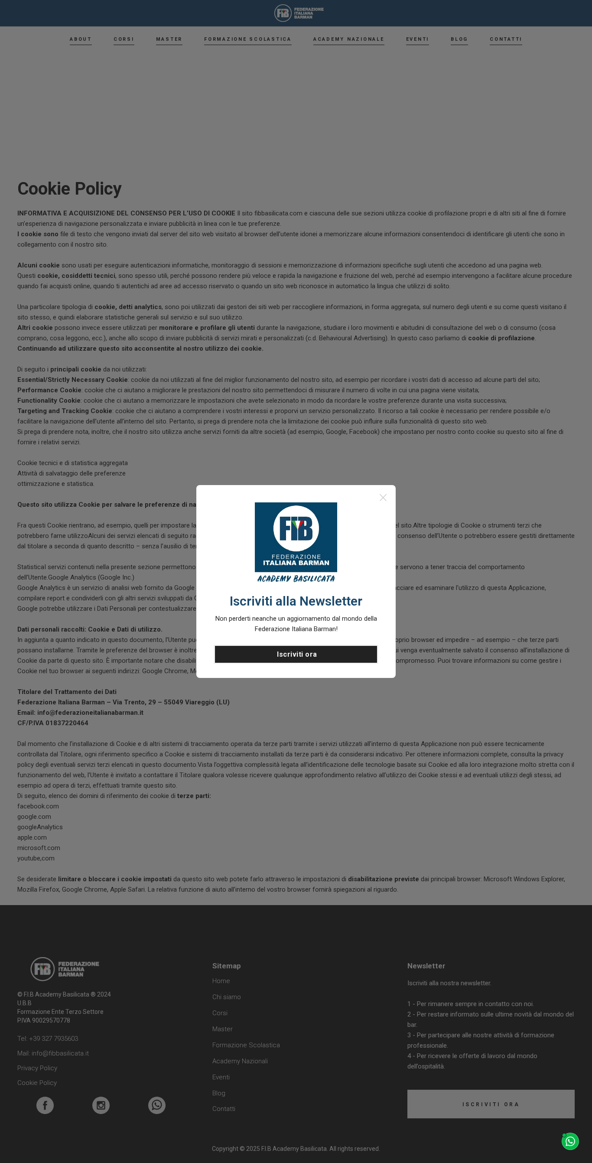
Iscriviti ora (297, 654)
